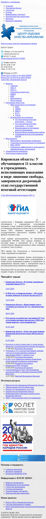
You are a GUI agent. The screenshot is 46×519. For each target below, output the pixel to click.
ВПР (12, 96)
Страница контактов (14, 469)
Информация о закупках (15, 14)
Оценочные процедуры (19, 92)
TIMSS (18, 109)
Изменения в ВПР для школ (17, 366)
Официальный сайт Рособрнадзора (20, 387)
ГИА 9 (13, 88)
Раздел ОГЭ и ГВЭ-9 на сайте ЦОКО (16, 77)
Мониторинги (16, 98)
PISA (17, 107)
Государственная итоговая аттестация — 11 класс (25, 125)
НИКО (13, 94)
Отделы (9, 12)
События (14, 86)
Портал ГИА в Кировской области (19, 502)
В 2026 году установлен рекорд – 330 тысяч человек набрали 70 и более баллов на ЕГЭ (24, 294)
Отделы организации (14, 489)
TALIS (17, 115)
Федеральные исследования (21, 117)
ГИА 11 (13, 90)
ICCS (17, 113)
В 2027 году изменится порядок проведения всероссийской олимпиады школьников (23, 360)
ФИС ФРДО (15, 145)
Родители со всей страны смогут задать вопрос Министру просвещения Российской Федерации (25, 345)
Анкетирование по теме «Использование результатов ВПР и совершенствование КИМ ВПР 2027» (24, 372)
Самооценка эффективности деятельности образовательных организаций (27, 148)
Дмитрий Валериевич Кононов (27, 376)
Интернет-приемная (14, 21)
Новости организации (14, 483)
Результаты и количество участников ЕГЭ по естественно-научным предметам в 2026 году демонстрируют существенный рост (25, 320)
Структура (10, 10)
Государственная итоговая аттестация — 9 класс (25, 121)
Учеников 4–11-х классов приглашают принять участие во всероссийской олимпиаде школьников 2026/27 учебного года (25, 353)
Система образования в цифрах (18, 504)
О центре (9, 6)
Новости (9, 84)
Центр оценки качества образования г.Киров (19, 44)
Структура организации (15, 487)
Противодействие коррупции (17, 17)
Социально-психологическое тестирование (27, 143)
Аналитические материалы (16, 151)
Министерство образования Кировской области (25, 385)
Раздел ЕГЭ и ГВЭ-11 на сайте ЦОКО (16, 75)
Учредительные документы (17, 491)
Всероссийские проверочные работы (30, 132)
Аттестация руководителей (16, 153)
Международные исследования (23, 105)
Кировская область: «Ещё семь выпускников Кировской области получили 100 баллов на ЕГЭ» (25, 333)
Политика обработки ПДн (16, 474)
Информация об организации (17, 485)
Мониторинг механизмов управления (25, 141)
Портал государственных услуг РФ (20, 389)
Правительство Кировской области (20, 391)
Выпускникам (16, 100)
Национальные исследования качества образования (27, 129)
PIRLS (17, 111)
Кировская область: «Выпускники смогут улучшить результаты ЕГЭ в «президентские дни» (25, 307)
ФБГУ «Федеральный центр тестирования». (23, 398)
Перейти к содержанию (10, 2)
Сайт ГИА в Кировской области (14, 80)
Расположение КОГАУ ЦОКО (13, 58)
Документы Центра (13, 8)
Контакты (10, 19)
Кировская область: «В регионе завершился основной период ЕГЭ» (24, 283)
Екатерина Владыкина (19, 195)
